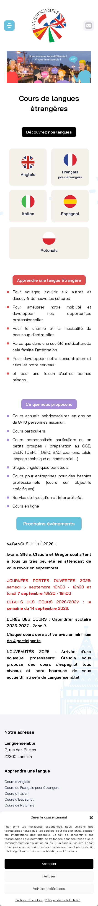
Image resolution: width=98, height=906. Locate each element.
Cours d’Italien (16, 793)
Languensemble (49, 26)
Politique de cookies (29, 900)
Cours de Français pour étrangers (32, 787)
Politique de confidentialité (62, 900)
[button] (91, 817)
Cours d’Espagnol (19, 799)
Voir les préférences (49, 889)
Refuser (49, 876)
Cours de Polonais (19, 805)
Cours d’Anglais (17, 781)
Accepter (49, 864)
